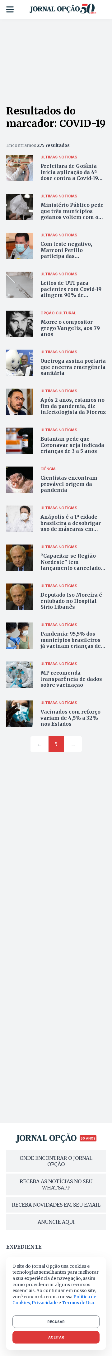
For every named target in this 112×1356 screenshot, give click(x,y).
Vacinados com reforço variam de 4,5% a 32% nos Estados (70, 718)
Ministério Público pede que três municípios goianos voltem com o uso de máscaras (72, 214)
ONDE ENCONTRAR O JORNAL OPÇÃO (56, 1161)
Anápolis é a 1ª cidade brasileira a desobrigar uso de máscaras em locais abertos (70, 526)
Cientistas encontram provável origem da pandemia (68, 484)
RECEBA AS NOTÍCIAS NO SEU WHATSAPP (56, 1184)
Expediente (24, 1247)
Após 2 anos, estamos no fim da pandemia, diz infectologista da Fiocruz (73, 406)
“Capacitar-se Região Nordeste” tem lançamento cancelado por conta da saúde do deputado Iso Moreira (70, 568)
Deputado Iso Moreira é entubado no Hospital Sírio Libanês (71, 601)
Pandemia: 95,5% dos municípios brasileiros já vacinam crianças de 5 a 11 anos (72, 643)
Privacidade (45, 1302)
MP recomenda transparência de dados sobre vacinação (71, 679)
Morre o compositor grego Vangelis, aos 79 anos (70, 328)
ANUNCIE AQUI (56, 1222)
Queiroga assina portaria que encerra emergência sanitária (73, 367)
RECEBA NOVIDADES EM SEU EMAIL (56, 1205)
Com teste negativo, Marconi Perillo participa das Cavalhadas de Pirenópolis (66, 256)
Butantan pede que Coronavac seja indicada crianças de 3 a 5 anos (72, 445)
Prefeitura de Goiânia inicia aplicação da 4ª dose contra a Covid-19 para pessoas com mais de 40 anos (71, 178)
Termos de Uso (78, 1302)
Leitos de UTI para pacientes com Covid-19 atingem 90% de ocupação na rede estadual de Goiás (70, 295)
